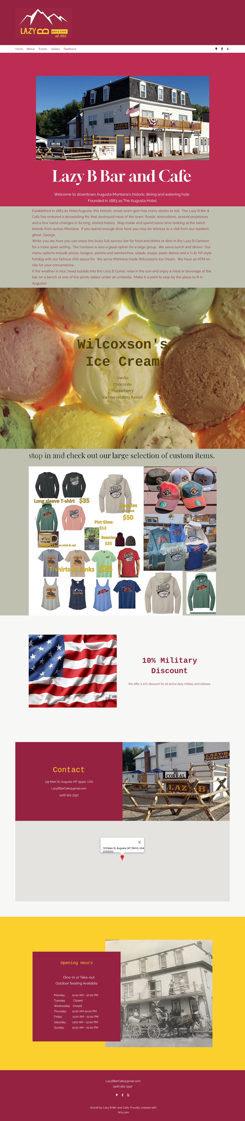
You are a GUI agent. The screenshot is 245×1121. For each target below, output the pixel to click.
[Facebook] (222, 49)
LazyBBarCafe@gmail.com (68, 788)
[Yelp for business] (228, 49)
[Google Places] (216, 49)
